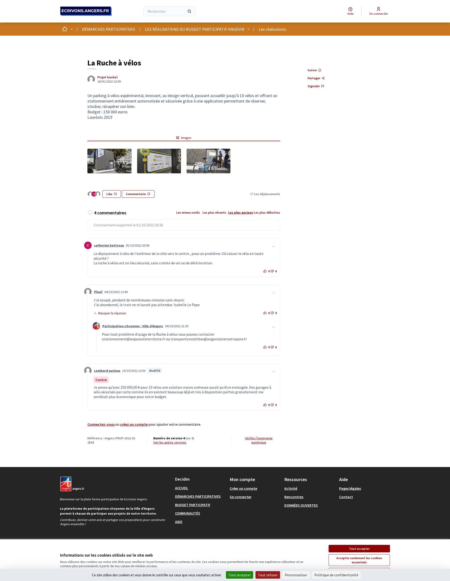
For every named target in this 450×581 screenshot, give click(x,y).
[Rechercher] (189, 11)
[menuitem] (200, 488)
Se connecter (240, 496)
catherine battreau (109, 245)
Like (109, 194)
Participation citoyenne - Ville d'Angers (132, 326)
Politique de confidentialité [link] (336, 575)
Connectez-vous (101, 424)
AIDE (178, 521)
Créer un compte (243, 488)
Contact (346, 496)
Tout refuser (268, 575)
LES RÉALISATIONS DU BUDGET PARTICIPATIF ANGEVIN (194, 29)
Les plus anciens (240, 212)
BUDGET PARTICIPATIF (192, 504)
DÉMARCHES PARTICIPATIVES (108, 29)
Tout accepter (359, 549)
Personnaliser (296, 575)
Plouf (98, 292)
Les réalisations (272, 29)
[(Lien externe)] (109, 161)
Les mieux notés (188, 212)
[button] (110, 313)
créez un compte (134, 424)
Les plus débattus (267, 212)
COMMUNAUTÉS (187, 513)
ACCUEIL (181, 488)
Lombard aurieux (107, 370)
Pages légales (350, 488)
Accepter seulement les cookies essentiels (359, 560)
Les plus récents (214, 212)
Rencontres (293, 496)
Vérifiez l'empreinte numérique (259, 440)
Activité (290, 488)
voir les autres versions (169, 442)
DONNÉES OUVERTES (301, 505)
